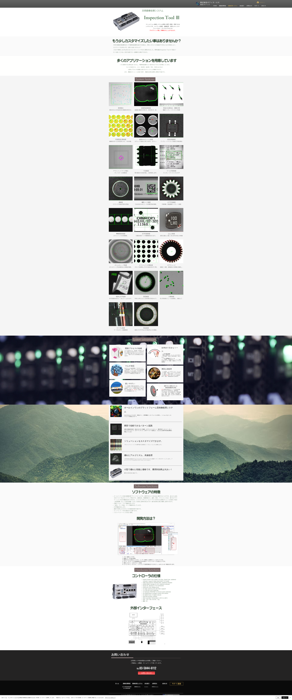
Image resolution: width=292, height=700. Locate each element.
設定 (278, 697)
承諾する (285, 697)
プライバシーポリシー (110, 697)
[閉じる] (290, 697)
